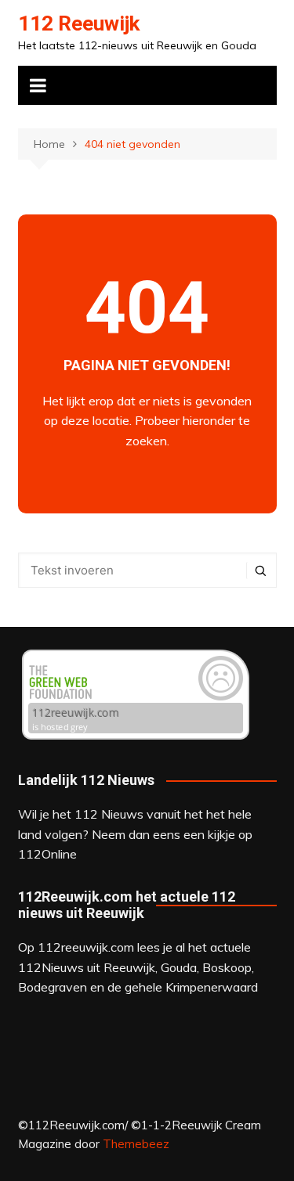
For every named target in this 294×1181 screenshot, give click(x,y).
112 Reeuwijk (79, 23)
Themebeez (136, 1143)
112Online (47, 854)
